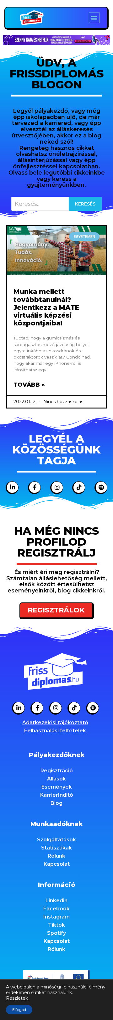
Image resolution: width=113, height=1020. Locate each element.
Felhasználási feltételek (55, 731)
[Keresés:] (56, 204)
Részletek (17, 998)
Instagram (56, 917)
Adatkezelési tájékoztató (55, 722)
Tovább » (29, 384)
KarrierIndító (56, 795)
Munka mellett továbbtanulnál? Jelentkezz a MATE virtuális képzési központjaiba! (46, 307)
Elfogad (19, 1009)
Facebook (56, 909)
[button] (94, 17)
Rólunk (56, 856)
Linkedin (56, 901)
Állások (56, 779)
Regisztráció (56, 771)
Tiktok (56, 925)
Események (56, 787)
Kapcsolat (57, 864)
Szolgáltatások (56, 840)
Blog (56, 803)
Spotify (56, 933)
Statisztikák (56, 848)
